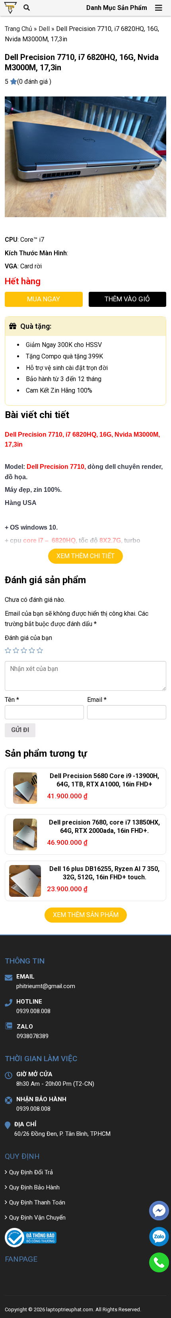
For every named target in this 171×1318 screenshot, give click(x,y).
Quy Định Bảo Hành (34, 1187)
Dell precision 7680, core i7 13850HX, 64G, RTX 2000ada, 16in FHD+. (104, 826)
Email (97, 699)
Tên (12, 699)
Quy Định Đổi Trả (31, 1172)
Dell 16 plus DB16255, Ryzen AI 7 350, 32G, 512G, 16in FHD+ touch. (104, 873)
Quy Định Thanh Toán (37, 1202)
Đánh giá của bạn (28, 638)
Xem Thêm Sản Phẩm (86, 915)
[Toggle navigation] (159, 7)
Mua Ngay (43, 299)
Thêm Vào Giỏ (127, 299)
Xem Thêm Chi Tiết (85, 556)
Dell (44, 29)
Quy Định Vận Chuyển (37, 1217)
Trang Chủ (18, 29)
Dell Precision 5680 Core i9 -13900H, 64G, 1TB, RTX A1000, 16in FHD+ (104, 780)
